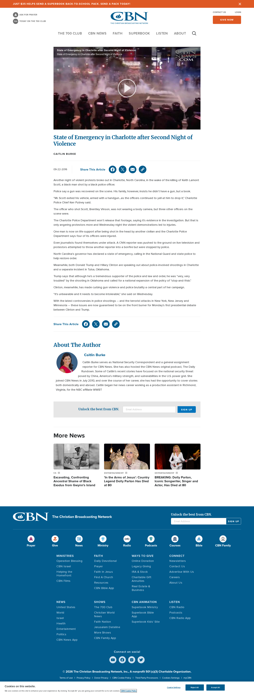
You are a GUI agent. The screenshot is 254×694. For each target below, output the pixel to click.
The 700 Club (70, 33)
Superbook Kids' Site (146, 622)
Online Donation (143, 561)
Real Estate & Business (141, 588)
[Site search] (194, 34)
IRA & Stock (140, 572)
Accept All (215, 687)
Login (238, 12)
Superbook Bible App (143, 614)
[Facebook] (112, 169)
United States (65, 607)
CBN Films (63, 581)
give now (227, 19)
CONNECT (177, 556)
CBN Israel (63, 566)
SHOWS (99, 602)
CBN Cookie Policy (121, 677)
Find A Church (103, 577)
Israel (60, 618)
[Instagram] (131, 659)
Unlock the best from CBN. (98, 409)
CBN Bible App (104, 588)
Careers (174, 577)
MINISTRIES (65, 556)
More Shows (102, 632)
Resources (101, 582)
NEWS (60, 602)
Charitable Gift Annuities (141, 579)
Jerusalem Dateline (107, 627)
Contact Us (219, 12)
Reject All (195, 687)
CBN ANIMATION (144, 602)
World (60, 612)
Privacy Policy (83, 677)
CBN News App (66, 640)
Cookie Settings (174, 687)
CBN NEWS (97, 33)
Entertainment (66, 629)
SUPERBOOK (139, 33)
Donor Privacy (101, 677)
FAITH (118, 33)
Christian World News (104, 614)
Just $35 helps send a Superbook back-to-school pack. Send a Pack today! (71, 4)
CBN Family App (105, 638)
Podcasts (175, 612)
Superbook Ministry (145, 607)
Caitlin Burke (65, 154)
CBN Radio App (180, 618)
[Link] (142, 169)
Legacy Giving (141, 566)
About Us (175, 582)
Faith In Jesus (103, 572)
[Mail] (132, 169)
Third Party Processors (146, 677)
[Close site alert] (239, 4)
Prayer (98, 566)
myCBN (187, 677)
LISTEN (162, 33)
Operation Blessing (69, 561)
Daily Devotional (105, 561)
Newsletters (177, 561)
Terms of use (66, 677)
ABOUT (180, 33)
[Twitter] (122, 169)
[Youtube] (112, 659)
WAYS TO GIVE (143, 556)
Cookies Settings (171, 677)
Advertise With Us (181, 572)
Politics (61, 634)
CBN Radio (176, 607)
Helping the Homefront (64, 573)
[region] (127, 688)
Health (61, 623)
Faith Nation (102, 622)
